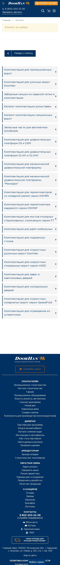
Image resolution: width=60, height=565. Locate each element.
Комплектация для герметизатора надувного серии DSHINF (27, 206)
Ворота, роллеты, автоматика (30, 399)
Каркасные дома (30, 409)
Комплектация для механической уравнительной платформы (26, 166)
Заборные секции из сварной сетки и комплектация (29, 96)
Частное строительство (30, 388)
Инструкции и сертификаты (30, 435)
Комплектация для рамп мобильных (28, 229)
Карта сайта (30, 555)
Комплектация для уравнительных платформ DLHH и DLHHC (27, 154)
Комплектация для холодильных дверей (26, 289)
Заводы (30, 496)
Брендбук (30, 503)
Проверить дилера (30, 445)
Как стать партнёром (30, 439)
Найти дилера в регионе (30, 442)
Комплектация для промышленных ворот (28, 72)
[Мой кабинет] (54, 11)
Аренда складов (30, 454)
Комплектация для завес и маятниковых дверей (22, 276)
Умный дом (30, 406)
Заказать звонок (12, 12)
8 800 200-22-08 (30, 515)
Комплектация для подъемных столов (24, 240)
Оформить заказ (32, 369)
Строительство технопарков (30, 458)
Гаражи (30, 392)
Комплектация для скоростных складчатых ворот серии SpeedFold (28, 301)
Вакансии (30, 500)
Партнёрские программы (30, 425)
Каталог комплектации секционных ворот (28, 117)
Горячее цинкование (30, 402)
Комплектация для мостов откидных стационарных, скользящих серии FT (29, 219)
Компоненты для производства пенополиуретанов (30, 416)
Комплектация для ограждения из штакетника (27, 313)
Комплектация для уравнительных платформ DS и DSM (27, 142)
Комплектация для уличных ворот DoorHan (27, 84)
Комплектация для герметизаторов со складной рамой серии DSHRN (28, 194)
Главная (6, 20)
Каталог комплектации (30, 432)
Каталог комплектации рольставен (27, 106)
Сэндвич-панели (30, 412)
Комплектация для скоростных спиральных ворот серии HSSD (25, 264)
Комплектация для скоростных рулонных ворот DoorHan (25, 252)
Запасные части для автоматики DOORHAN (25, 129)
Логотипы (30, 507)
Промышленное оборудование (30, 395)
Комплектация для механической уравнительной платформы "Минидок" (26, 180)
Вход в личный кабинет (30, 428)
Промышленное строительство (30, 385)
